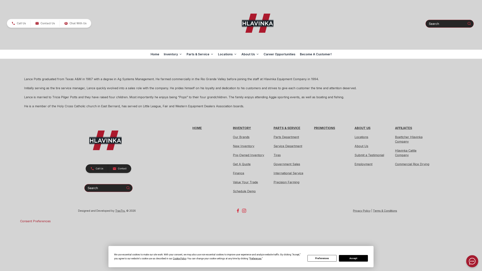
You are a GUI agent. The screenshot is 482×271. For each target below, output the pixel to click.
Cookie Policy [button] (179, 258)
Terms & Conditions (385, 210)
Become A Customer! (316, 54)
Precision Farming (286, 182)
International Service (288, 173)
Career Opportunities (279, 54)
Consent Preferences (35, 221)
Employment (363, 164)
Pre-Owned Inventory (248, 155)
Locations (361, 137)
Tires (277, 155)
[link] (75, 23)
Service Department (288, 146)
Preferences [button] (256, 258)
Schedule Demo (244, 191)
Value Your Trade (245, 182)
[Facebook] (238, 210)
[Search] (469, 23)
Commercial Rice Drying (412, 164)
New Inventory (243, 146)
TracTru (120, 210)
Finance (238, 173)
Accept (353, 258)
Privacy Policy (362, 210)
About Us (361, 146)
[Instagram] (244, 210)
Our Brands (241, 137)
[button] (19, 23)
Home (155, 54)
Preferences (322, 258)
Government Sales (287, 164)
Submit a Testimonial (369, 155)
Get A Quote (242, 164)
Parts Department (286, 137)
